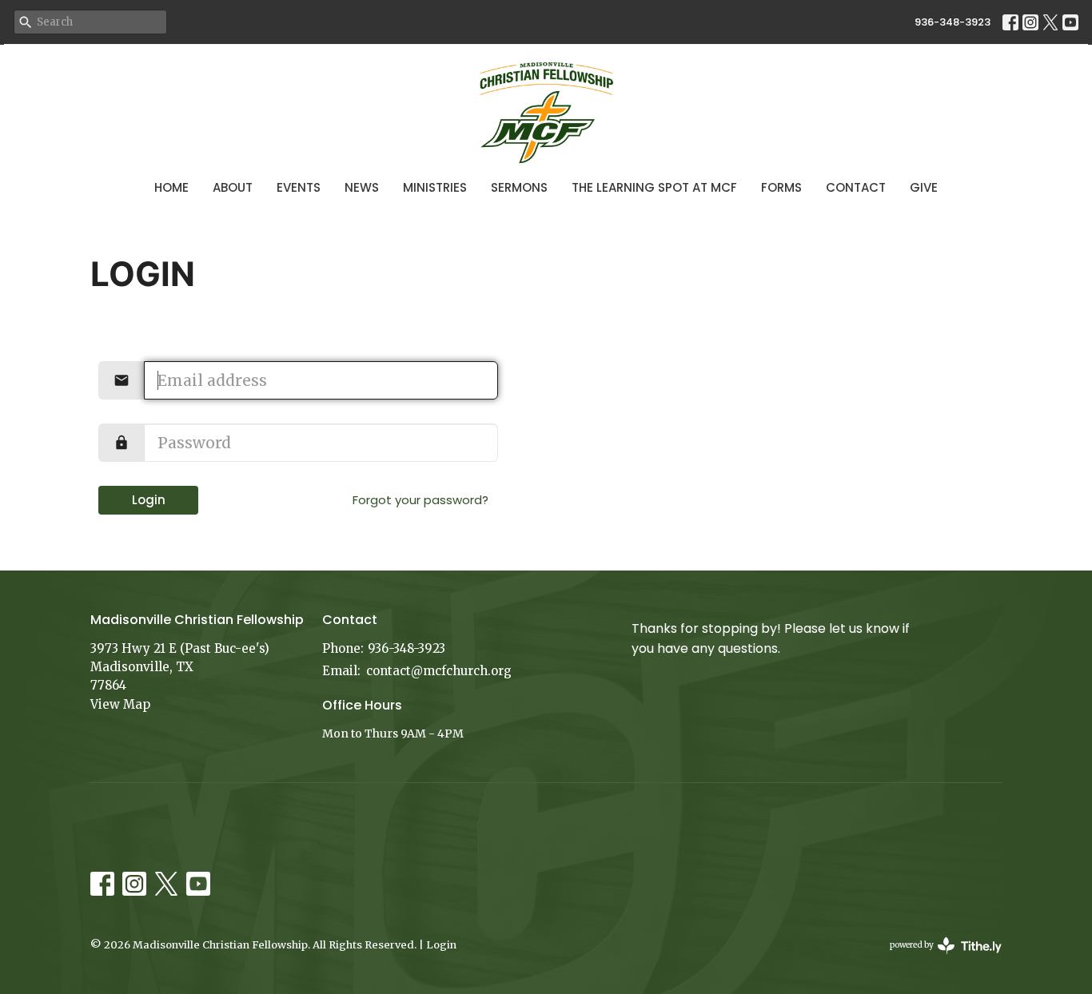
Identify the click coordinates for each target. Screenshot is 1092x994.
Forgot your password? (420, 499)
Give (924, 187)
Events (299, 187)
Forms (781, 187)
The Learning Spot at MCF (654, 187)
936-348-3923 (952, 22)
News (362, 187)
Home (171, 187)
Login (148, 499)
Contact (856, 187)
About (233, 187)
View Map (120, 704)
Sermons (519, 187)
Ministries (435, 187)
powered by (938, 958)
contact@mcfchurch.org (439, 670)
